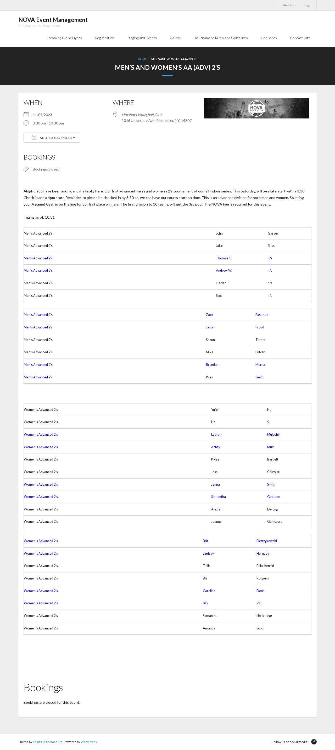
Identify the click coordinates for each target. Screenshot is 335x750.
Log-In (308, 5)
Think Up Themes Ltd (47, 742)
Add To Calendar (55, 137)
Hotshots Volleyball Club (142, 114)
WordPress (89, 742)
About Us (289, 5)
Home (142, 59)
